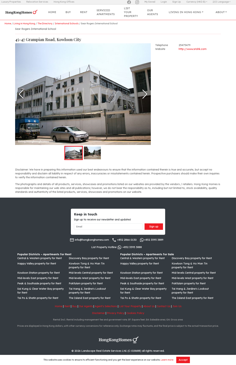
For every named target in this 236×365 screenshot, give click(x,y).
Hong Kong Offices (64, 1)
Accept (183, 360)
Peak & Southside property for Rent (39, 283)
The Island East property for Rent (89, 298)
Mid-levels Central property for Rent (91, 272)
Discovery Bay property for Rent (89, 258)
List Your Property (131, 12)
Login (164, 1)
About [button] (220, 12)
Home (52, 12)
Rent (83, 12)
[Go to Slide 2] (92, 153)
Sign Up (176, 1)
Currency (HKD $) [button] (196, 1)
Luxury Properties (11, 1)
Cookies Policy (135, 313)
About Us (149, 306)
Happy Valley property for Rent (36, 263)
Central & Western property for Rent (39, 258)
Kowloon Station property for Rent (38, 272)
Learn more (167, 359)
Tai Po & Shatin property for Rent (37, 298)
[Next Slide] (145, 94)
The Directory (44, 23)
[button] (83, 94)
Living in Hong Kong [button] (185, 12)
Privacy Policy (115, 313)
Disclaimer (98, 313)
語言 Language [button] (221, 1)
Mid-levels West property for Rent (89, 278)
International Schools (67, 23)
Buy (68, 12)
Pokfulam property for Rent (86, 283)
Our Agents (152, 12)
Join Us (176, 306)
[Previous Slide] (21, 94)
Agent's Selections (106, 306)
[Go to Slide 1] (73, 153)
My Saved (150, 1)
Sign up (153, 226)
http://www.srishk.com (192, 49)
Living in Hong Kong (24, 23)
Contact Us (163, 306)
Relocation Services (37, 1)
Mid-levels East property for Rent (37, 278)
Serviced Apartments (106, 12)
